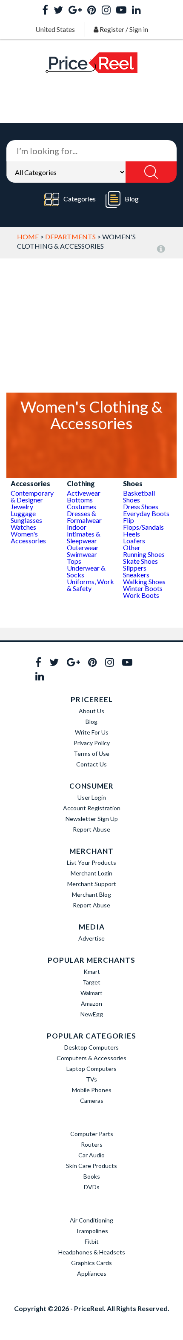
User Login (91, 797)
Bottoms (80, 500)
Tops (74, 561)
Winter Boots (143, 588)
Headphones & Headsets (91, 1252)
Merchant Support (91, 883)
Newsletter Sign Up (92, 818)
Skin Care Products (91, 1165)
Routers (92, 1144)
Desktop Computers (91, 1047)
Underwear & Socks (86, 571)
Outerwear (83, 547)
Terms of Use (91, 753)
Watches (23, 527)
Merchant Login (91, 873)
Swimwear (82, 554)
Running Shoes (144, 554)
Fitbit (92, 1241)
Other (131, 547)
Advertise (91, 938)
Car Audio (91, 1155)
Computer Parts (91, 1133)
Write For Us (92, 732)
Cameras (91, 1100)
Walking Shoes (144, 581)
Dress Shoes (140, 506)
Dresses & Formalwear (84, 516)
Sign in (138, 29)
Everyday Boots (146, 513)
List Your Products (91, 862)
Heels (131, 534)
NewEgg (91, 1014)
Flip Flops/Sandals (143, 523)
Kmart (91, 971)
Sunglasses (26, 520)
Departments (70, 236)
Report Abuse (91, 829)
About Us (91, 710)
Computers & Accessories (91, 1058)
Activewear (83, 493)
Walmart (91, 992)
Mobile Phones (92, 1089)
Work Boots (141, 595)
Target (91, 982)
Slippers (134, 568)
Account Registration (91, 808)
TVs (91, 1079)
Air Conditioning (91, 1220)
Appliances (91, 1273)
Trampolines (91, 1230)
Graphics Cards (91, 1262)
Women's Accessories (28, 537)
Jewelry (22, 506)
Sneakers (136, 575)
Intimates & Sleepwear (83, 537)
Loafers (134, 541)
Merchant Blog (91, 894)
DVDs (92, 1187)
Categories (79, 199)
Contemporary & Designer (32, 496)
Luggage (23, 513)
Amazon (91, 1003)
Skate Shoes (140, 561)
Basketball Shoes (139, 496)
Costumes (81, 506)
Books (91, 1176)
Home (28, 236)
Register (112, 29)
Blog (132, 199)
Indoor (76, 527)
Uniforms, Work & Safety (90, 584)
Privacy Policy (92, 742)
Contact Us (91, 764)
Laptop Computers (91, 1068)
